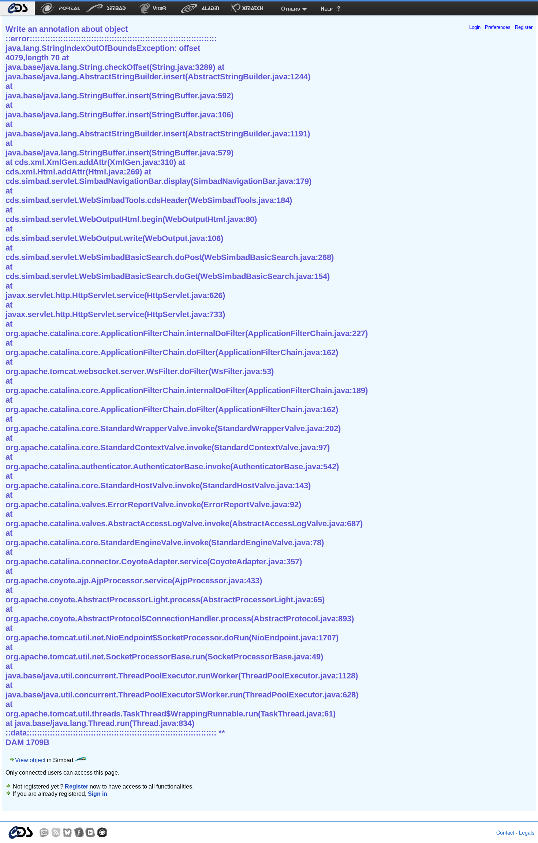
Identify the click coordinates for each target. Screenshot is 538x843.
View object (30, 760)
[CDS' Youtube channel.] (90, 832)
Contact (505, 832)
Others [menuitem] (290, 8)
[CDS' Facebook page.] (79, 832)
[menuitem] (17, 8)
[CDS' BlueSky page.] (67, 832)
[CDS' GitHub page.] (102, 832)
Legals (526, 832)
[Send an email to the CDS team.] (44, 832)
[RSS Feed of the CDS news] (56, 832)
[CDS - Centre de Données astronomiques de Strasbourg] (20, 832)
